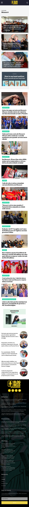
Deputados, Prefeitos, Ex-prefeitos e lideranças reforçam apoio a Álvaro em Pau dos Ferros (14, 45)
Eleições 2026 (7, 22)
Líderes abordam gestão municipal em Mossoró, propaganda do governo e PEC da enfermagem (14, 303)
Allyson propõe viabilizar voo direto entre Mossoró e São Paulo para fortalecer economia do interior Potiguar (13, 410)
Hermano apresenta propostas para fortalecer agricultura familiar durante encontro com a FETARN (14, 28)
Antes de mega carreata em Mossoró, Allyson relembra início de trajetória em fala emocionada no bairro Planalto (15, 111)
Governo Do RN (6, 226)
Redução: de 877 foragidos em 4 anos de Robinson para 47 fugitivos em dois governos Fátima (14, 230)
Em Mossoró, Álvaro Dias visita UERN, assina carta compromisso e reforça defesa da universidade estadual (14, 161)
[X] (16, 390)
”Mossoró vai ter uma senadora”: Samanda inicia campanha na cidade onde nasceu (13, 206)
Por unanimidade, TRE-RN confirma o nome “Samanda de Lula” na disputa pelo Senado (14, 64)
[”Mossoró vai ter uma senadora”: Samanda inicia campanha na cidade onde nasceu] (14, 193)
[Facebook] (9, 390)
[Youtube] (19, 390)
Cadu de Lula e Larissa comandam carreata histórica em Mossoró (13, 184)
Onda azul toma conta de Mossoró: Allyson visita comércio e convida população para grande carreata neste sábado (14, 136)
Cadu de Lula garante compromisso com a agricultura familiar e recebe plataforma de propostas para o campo (13, 414)
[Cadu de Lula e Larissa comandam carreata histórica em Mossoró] (14, 171)
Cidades (6, 40)
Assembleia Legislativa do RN (9, 299)
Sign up (14, 502)
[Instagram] (12, 390)
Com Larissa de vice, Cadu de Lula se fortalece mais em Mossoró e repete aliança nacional (14, 279)
